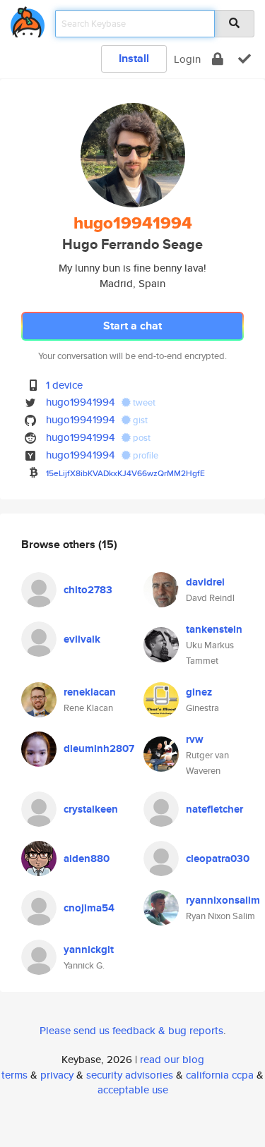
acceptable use (133, 1089)
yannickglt (89, 949)
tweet (143, 402)
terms (14, 1074)
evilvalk (82, 639)
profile (144, 455)
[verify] (244, 59)
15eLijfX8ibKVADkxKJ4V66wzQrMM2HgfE (125, 473)
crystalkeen (91, 809)
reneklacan (90, 692)
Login (187, 58)
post (141, 437)
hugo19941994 (80, 401)
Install (134, 58)
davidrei (205, 582)
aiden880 (87, 858)
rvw (195, 739)
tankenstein (214, 629)
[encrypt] (217, 59)
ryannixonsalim (223, 900)
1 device (64, 384)
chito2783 (88, 589)
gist (139, 420)
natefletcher (214, 809)
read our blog (172, 1059)
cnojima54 (89, 908)
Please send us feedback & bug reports (131, 1030)
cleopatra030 (217, 858)
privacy (56, 1074)
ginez (199, 692)
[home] (28, 19)
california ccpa (220, 1074)
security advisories (129, 1074)
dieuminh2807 (99, 748)
